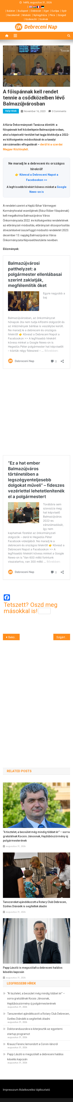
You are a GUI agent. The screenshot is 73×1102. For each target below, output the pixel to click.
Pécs (52, 15)
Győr (64, 11)
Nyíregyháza (40, 15)
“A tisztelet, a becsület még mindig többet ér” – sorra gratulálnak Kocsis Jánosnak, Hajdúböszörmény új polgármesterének (36, 836)
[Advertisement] (36, 412)
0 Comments (59, 111)
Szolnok (43, 19)
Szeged (62, 15)
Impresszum (10, 1089)
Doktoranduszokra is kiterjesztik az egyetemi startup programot (34, 1031)
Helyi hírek (11, 111)
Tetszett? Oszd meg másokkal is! (30, 608)
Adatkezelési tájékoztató (34, 1089)
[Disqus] (36, 697)
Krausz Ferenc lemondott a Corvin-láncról (32, 1044)
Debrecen (36, 11)
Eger (46, 11)
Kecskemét (13, 15)
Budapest (23, 11)
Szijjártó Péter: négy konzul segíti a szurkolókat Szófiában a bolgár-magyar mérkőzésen (63, 637)
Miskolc (26, 15)
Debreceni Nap (40, 27)
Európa (55, 11)
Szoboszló (31, 19)
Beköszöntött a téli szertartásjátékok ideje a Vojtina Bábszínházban (14, 637)
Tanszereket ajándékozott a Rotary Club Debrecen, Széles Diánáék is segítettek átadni (35, 904)
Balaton (11, 11)
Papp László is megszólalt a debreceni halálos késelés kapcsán (32, 970)
